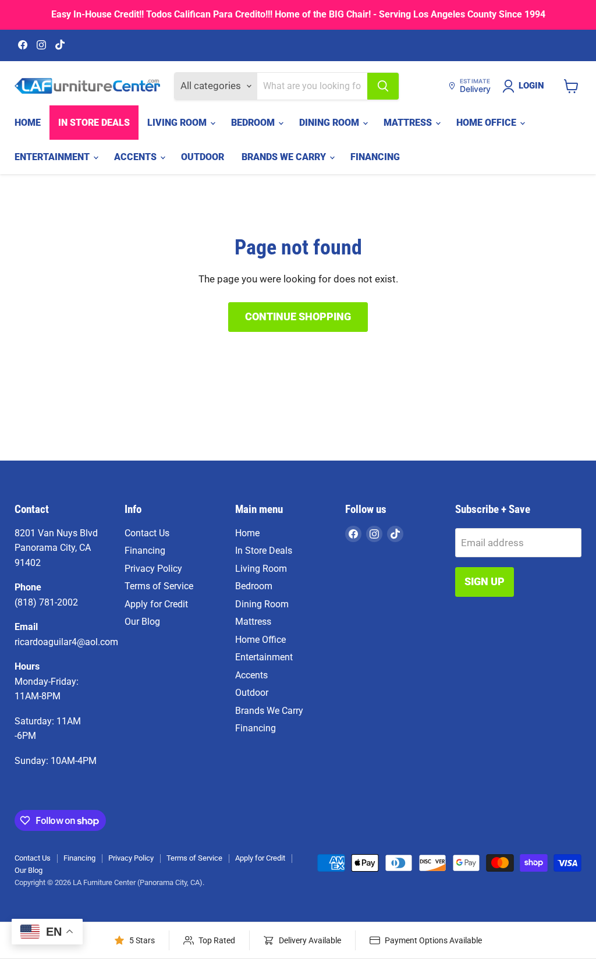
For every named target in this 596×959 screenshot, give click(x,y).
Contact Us (147, 533)
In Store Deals (94, 122)
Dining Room (330, 122)
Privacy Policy (153, 568)
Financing (375, 156)
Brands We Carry (285, 156)
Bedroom (254, 122)
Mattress (409, 122)
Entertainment (53, 156)
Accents (136, 156)
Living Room (178, 122)
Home (28, 122)
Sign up (484, 581)
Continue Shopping (298, 316)
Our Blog (142, 621)
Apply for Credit (156, 604)
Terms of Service (159, 586)
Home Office (487, 122)
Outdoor (202, 156)
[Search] (383, 86)
